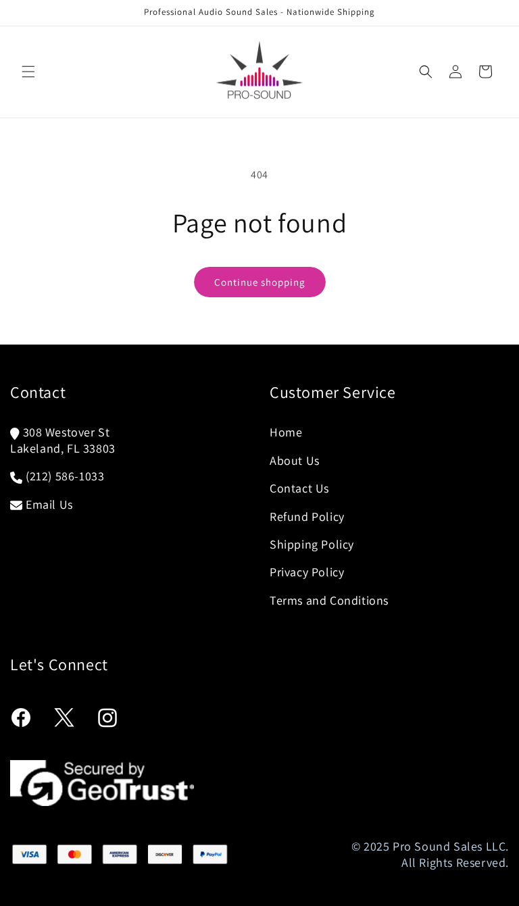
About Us (295, 460)
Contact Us (299, 488)
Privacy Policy (307, 572)
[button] (28, 71)
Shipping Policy (312, 544)
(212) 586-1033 (65, 476)
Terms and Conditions (329, 600)
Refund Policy (307, 516)
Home (286, 432)
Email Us (49, 504)
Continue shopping (259, 282)
